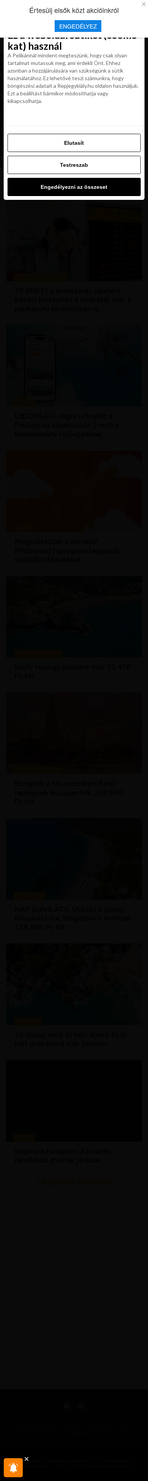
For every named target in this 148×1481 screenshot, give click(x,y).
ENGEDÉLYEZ (78, 26)
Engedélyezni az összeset (74, 187)
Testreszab (74, 165)
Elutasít (74, 143)
